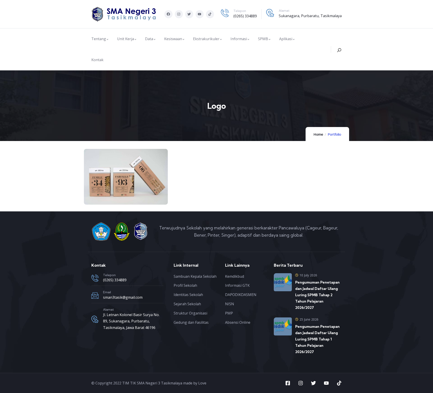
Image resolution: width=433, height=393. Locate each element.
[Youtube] (200, 14)
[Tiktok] (210, 14)
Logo (103, 182)
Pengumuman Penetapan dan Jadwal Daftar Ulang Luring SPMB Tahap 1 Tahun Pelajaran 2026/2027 (317, 339)
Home (318, 134)
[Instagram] (179, 14)
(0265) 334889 (245, 16)
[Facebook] (168, 14)
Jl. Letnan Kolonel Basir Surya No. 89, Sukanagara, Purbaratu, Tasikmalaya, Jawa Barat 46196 (131, 321)
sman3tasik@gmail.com (123, 297)
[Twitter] (189, 14)
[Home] (124, 14)
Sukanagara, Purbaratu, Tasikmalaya (310, 15)
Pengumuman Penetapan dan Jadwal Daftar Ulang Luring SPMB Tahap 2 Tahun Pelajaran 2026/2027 (317, 295)
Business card (113, 188)
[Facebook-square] (287, 383)
